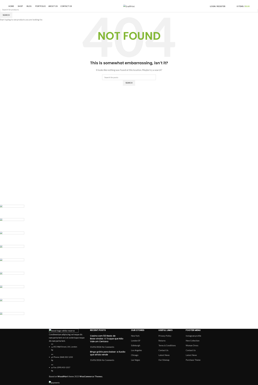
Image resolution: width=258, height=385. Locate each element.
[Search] (228, 6)
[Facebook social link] (201, 2)
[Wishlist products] (231, 6)
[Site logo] (129, 6)
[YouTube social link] (211, 2)
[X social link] (204, 2)
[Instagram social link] (207, 2)
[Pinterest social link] (214, 2)
